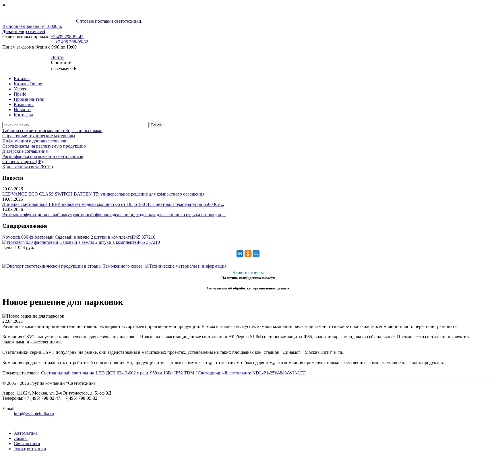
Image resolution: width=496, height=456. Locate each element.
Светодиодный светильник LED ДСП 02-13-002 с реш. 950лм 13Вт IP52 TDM (117, 372)
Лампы (21, 438)
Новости (22, 109)
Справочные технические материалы (38, 135)
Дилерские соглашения (25, 151)
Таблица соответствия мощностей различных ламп (52, 130)
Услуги (21, 88)
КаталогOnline (28, 83)
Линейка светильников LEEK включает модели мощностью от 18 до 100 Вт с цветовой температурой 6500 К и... (113, 204)
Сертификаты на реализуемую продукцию (44, 146)
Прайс (20, 94)
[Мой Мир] (256, 253)
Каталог (22, 78)
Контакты (23, 114)
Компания (24, 104)
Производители (29, 99)
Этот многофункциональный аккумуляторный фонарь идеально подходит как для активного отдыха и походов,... (114, 214)
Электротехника (30, 448)
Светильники (27, 443)
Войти (57, 57)
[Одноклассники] (248, 253)
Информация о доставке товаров (34, 140)
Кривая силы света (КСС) (27, 166)
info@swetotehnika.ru (34, 413)
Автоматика (26, 433)
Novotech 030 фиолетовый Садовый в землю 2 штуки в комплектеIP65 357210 (78, 237)
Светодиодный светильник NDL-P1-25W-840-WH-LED (252, 372)
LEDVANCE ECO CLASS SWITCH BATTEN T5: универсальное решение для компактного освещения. (104, 194)
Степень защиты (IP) (22, 161)
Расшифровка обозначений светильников (42, 156)
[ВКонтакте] (240, 253)
